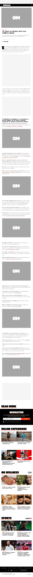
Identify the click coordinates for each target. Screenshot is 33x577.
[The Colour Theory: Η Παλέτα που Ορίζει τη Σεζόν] (24, 436)
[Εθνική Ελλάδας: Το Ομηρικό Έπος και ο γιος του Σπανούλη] (8, 545)
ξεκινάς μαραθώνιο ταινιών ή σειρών (12, 249)
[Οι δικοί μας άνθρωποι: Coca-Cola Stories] (24, 455)
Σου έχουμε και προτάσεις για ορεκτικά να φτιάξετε (15, 215)
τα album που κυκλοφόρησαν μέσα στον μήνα (14, 258)
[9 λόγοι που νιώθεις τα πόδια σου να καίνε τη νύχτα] (8, 480)
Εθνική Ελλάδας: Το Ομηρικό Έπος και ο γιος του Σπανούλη (8, 553)
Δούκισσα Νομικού (18, 292)
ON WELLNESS (10, 472)
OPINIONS (4, 551)
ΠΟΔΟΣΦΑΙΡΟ (4, 531)
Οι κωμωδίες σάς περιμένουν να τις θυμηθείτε (15, 126)
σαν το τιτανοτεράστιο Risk (16, 306)
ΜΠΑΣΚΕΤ (19, 531)
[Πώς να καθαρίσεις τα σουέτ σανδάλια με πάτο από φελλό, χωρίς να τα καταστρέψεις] (24, 500)
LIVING (18, 505)
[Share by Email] (7, 41)
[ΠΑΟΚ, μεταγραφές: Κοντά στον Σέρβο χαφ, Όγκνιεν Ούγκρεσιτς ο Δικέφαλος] (8, 526)
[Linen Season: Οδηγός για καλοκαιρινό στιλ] (8, 436)
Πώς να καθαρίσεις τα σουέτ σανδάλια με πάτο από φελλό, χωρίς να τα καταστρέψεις (24, 507)
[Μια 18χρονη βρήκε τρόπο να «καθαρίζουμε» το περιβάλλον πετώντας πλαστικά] (24, 480)
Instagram (27, 339)
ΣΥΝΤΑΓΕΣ (4, 505)
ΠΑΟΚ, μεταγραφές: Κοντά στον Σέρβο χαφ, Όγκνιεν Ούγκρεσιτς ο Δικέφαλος (8, 534)
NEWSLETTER (24, 570)
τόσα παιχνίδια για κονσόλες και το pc (17, 353)
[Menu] (1, 5)
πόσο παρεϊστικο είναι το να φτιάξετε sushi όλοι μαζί (11, 172)
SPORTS (6, 518)
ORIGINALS (4, 29)
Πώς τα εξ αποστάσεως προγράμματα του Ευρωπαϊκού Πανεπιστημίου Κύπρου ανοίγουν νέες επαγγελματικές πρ (8, 463)
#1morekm (16, 156)
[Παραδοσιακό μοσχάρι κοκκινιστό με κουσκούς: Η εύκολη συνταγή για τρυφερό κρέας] (8, 500)
